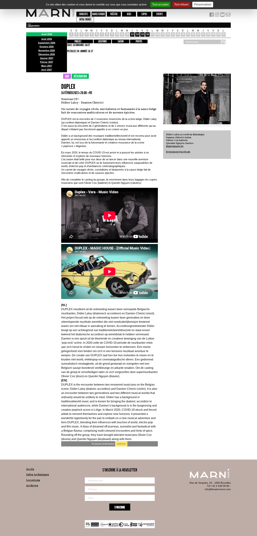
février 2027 (46, 62)
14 (137, 34)
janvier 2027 (46, 58)
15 (142, 34)
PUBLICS (77, 41)
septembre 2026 (46, 43)
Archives (32, 485)
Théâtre (114, 14)
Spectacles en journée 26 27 (79, 51)
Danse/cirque (98, 14)
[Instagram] (217, 15)
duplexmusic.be (175, 146)
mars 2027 (46, 66)
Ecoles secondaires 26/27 (78, 45)
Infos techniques (37, 474)
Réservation (80, 76)
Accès (30, 469)
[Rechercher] (223, 42)
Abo (67, 76)
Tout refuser (181, 4)
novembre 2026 (46, 50)
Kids (129, 14)
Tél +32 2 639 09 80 (218, 486)
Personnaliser (202, 4)
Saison (121, 41)
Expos (144, 14)
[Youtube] (223, 15)
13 (132, 34)
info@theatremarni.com (218, 489)
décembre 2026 (46, 54)
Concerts (83, 14)
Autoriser (121, 444)
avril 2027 (46, 69)
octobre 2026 (47, 46)
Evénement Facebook (178, 151)
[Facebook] (212, 15)
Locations (102, 41)
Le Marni (50, 17)
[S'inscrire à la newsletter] (228, 15)
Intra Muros (85, 19)
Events (159, 14)
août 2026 (46, 39)
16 (147, 34)
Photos (139, 41)
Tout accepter (160, 4)
